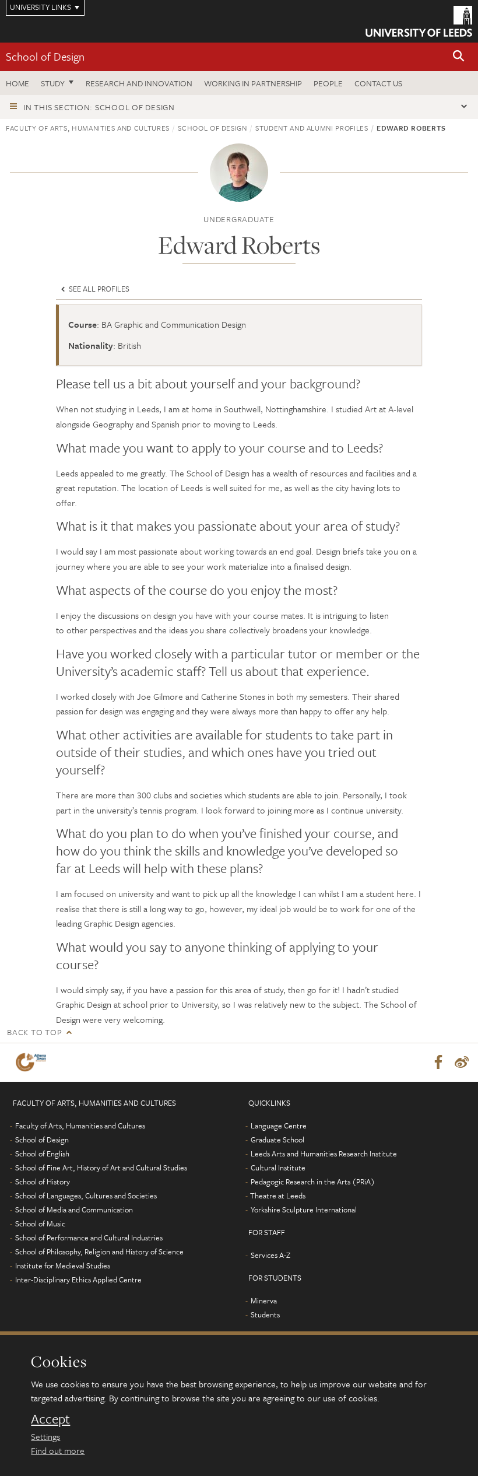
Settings (45, 1436)
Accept (50, 1419)
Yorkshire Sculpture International (304, 1209)
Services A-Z (270, 1255)
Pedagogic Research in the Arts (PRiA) (313, 1181)
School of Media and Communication (74, 1209)
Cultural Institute (278, 1167)
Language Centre (279, 1125)
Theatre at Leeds (277, 1195)
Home (17, 83)
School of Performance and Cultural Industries (89, 1237)
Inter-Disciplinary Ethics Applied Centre (78, 1279)
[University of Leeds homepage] (418, 21)
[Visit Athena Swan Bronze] (33, 1062)
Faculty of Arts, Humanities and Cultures (88, 127)
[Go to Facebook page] (438, 1063)
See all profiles (98, 289)
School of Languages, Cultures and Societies (86, 1195)
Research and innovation (139, 83)
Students (265, 1314)
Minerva (264, 1300)
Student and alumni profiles (311, 127)
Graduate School (277, 1139)
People (328, 83)
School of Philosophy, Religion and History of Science (99, 1251)
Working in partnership (253, 83)
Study (53, 83)
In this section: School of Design (99, 107)
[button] (458, 57)
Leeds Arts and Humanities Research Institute (324, 1153)
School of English (42, 1153)
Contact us (378, 83)
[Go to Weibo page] (462, 1063)
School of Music (40, 1223)
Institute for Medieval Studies (62, 1265)
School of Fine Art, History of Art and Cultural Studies (101, 1167)
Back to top (34, 1032)
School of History (42, 1181)
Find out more (58, 1450)
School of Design (45, 56)
